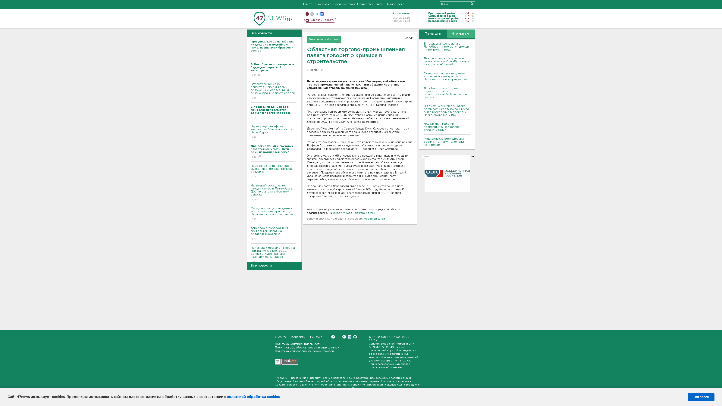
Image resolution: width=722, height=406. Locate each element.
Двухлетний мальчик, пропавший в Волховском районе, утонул (443, 127)
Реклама (316, 337)
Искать (472, 3)
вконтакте (312, 14)
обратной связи (374, 219)
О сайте (281, 337)
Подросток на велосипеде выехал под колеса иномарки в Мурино (272, 171)
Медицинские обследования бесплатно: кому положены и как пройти (445, 142)
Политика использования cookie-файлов (304, 351)
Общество (365, 4)
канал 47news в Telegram (349, 213)
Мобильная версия (307, 14)
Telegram (349, 337)
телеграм (317, 14)
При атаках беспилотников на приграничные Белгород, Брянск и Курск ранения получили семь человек (273, 255)
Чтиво (379, 4)
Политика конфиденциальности (298, 344)
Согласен (701, 397)
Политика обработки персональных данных (307, 347)
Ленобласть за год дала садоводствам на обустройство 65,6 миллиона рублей (445, 92)
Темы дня (433, 33)
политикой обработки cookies (253, 396)
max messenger (322, 14)
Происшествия (344, 4)
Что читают (461, 33)
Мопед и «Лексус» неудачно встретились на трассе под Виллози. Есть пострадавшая (272, 213)
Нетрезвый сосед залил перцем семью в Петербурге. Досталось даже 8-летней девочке (272, 192)
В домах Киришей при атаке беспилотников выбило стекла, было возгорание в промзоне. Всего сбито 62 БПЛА (446, 110)
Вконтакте (344, 337)
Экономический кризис (324, 40)
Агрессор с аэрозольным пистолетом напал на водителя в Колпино (269, 233)
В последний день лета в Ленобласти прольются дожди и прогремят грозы (446, 46)
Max (355, 337)
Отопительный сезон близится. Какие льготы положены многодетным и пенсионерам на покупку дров (273, 91)
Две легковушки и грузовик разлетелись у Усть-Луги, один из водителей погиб (446, 61)
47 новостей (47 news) (386, 337)
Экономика (323, 4)
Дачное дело (395, 4)
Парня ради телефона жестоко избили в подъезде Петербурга (271, 131)
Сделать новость (322, 20)
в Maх (371, 213)
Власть (308, 4)
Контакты (298, 337)
